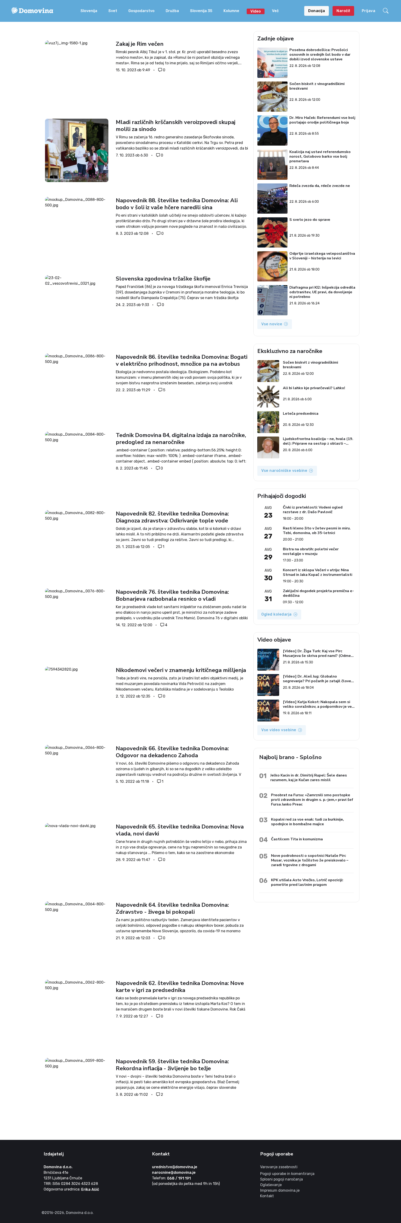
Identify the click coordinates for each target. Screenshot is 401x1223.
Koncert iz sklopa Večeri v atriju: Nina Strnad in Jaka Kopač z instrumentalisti (317, 572)
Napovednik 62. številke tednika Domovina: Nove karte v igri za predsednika (180, 986)
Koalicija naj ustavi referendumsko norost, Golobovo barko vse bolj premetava (320, 156)
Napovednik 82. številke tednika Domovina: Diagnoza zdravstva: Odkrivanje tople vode (172, 517)
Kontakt (267, 1196)
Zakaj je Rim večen (140, 44)
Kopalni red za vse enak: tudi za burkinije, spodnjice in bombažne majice (307, 821)
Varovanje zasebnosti (279, 1167)
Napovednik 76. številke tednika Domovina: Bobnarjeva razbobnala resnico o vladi (172, 595)
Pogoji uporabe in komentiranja (287, 1173)
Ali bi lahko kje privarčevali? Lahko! (314, 388)
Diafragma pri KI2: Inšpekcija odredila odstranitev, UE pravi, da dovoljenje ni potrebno (323, 292)
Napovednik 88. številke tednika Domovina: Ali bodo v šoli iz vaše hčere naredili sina (177, 204)
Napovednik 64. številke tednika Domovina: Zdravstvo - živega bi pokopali (172, 908)
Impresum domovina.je (280, 1190)
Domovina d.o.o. (58, 1167)
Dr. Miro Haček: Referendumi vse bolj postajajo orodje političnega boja (323, 120)
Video (255, 11)
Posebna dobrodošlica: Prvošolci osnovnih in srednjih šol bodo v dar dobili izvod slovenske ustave (320, 55)
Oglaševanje (271, 1185)
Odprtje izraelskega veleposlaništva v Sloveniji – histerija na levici (322, 256)
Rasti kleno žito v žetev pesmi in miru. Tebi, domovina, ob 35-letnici (317, 530)
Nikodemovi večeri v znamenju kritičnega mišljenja (181, 670)
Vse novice (271, 324)
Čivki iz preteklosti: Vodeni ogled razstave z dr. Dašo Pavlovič (313, 509)
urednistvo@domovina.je (174, 1167)
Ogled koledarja (276, 614)
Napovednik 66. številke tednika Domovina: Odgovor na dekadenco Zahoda (172, 752)
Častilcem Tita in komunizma (297, 839)
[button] (386, 11)
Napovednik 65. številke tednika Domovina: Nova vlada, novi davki (180, 830)
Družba (172, 11)
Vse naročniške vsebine (284, 470)
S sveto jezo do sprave (310, 219)
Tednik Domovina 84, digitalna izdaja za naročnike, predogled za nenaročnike (181, 438)
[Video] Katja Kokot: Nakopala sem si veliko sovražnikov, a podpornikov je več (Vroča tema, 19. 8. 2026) (318, 704)
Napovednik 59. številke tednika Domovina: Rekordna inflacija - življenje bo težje (172, 1065)
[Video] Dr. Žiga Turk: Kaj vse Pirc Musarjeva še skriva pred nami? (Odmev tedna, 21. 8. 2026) (318, 653)
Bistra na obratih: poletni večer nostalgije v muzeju (311, 551)
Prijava (368, 11)
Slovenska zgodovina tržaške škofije (164, 278)
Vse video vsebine (278, 730)
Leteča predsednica (300, 413)
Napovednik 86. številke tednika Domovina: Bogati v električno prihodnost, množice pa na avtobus (181, 360)
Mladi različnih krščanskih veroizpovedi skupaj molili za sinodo (175, 125)
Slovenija (89, 11)
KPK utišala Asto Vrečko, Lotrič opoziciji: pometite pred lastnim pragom (307, 882)
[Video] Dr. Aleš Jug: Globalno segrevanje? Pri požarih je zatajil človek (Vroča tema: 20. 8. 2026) (318, 678)
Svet (112, 11)
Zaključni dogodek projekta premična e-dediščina (318, 593)
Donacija (316, 11)
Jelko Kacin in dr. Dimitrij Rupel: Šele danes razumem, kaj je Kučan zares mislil (308, 777)
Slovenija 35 (201, 11)
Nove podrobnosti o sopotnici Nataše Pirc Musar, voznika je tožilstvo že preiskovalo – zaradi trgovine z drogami (309, 860)
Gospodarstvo (141, 11)
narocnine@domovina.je (174, 1172)
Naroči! (343, 11)
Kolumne (231, 11)
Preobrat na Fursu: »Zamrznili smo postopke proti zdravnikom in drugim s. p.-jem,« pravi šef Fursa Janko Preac (312, 800)
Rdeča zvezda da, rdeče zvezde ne (320, 185)
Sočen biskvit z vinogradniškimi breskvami (317, 86)
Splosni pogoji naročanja (281, 1179)
